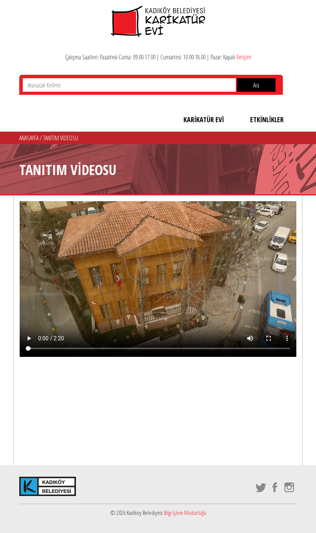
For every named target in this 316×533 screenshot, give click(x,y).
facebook (275, 487)
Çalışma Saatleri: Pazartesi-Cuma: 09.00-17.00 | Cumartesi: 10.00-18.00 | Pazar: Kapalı (158, 57)
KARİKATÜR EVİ (203, 119)
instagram (289, 487)
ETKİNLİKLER (267, 119)
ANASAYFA (29, 138)
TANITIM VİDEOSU (60, 138)
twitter (261, 487)
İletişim (243, 57)
